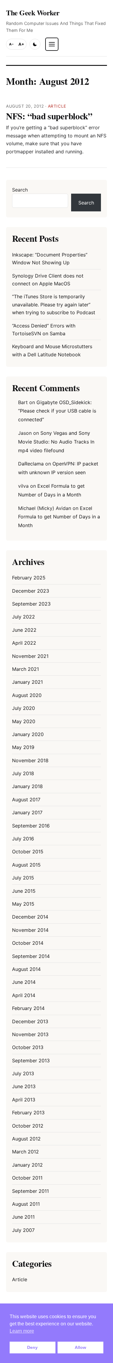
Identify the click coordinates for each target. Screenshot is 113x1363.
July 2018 (23, 773)
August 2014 (26, 969)
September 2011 (30, 1191)
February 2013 (28, 1113)
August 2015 (26, 865)
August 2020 (27, 695)
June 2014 (24, 982)
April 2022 (24, 643)
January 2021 (27, 682)
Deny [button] (32, 1347)
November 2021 (30, 656)
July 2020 (23, 708)
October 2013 (27, 1047)
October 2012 (27, 1126)
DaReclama (31, 464)
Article (57, 106)
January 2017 (27, 812)
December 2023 (30, 591)
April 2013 (23, 1100)
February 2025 (29, 578)
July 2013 (23, 1073)
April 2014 (23, 995)
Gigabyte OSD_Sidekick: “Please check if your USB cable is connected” (57, 411)
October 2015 (27, 852)
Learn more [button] (22, 1331)
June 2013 (24, 1086)
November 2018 (30, 760)
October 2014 (27, 943)
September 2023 (31, 604)
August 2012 (26, 1139)
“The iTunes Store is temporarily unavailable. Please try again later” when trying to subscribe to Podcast (53, 304)
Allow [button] (80, 1347)
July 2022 (23, 617)
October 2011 (27, 1178)
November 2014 (30, 930)
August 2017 (26, 800)
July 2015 (23, 878)
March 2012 (25, 1152)
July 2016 (23, 839)
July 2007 (23, 1230)
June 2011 (23, 1217)
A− (11, 44)
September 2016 (31, 826)
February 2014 (28, 1008)
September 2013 (31, 1061)
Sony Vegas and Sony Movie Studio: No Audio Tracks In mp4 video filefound (56, 441)
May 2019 (23, 747)
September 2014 (31, 956)
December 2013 (30, 1021)
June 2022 (24, 630)
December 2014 (30, 917)
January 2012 (27, 1165)
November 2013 (30, 1034)
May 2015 (23, 904)
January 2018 (27, 786)
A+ (21, 44)
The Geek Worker (33, 12)
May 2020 (23, 721)
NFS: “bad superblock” (49, 115)
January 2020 (28, 734)
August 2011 (26, 1204)
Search (20, 190)
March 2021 (25, 669)
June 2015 (24, 891)
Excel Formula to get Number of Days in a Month (59, 517)
